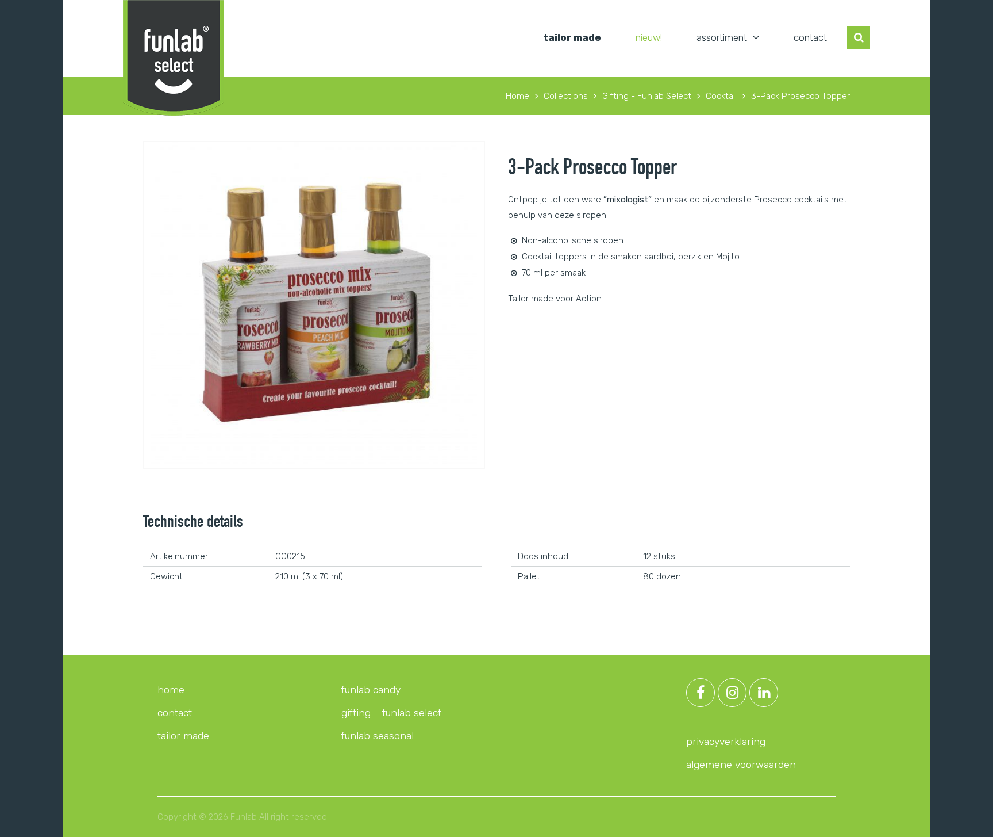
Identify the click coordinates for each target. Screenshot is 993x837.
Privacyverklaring (725, 741)
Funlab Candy (371, 689)
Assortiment (721, 37)
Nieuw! (649, 37)
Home (170, 689)
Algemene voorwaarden (741, 764)
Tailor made (572, 37)
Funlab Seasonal (377, 736)
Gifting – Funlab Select (391, 712)
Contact (810, 37)
